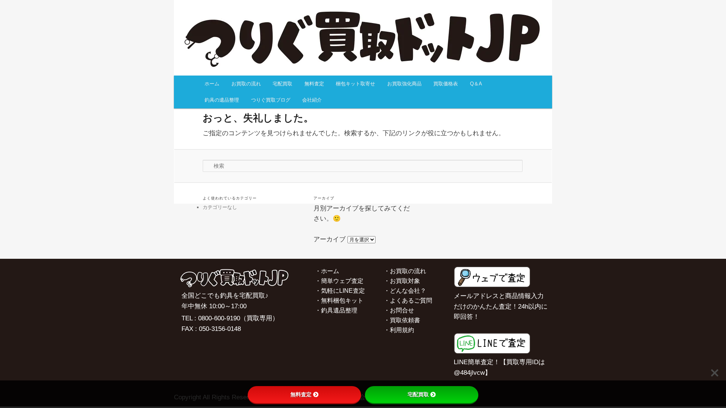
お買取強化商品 (404, 84)
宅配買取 (282, 84)
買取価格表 (445, 84)
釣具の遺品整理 (222, 100)
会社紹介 (312, 100)
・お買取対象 (402, 281)
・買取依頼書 (402, 320)
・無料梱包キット (339, 300)
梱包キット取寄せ (355, 84)
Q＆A (476, 84)
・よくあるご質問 (408, 300)
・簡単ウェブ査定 (339, 281)
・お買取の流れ (405, 271)
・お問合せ (399, 310)
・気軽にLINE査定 (340, 290)
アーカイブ (329, 239)
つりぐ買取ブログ (270, 100)
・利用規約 (399, 330)
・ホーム (327, 271)
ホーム (212, 84)
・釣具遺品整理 (336, 310)
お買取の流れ (246, 84)
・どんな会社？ (405, 290)
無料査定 (314, 84)
